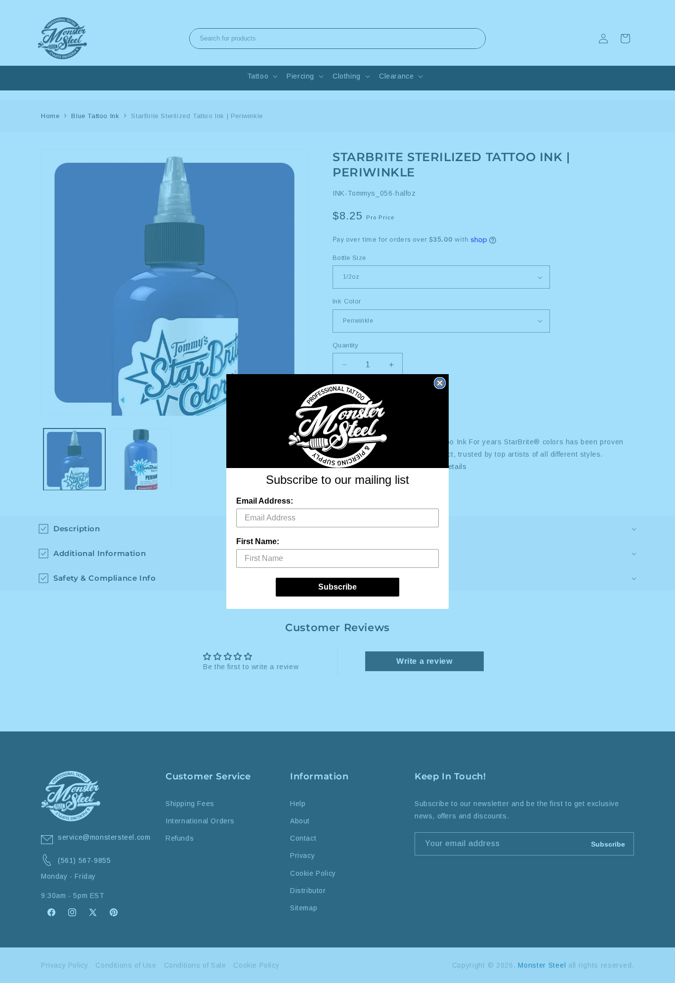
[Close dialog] (440, 383)
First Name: (257, 541)
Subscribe (337, 587)
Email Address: (264, 501)
